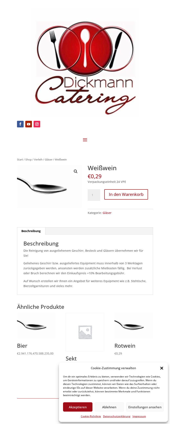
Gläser (48, 159)
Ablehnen (109, 407)
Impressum (139, 416)
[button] (162, 368)
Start (20, 159)
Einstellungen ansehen (145, 407)
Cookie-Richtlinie (91, 416)
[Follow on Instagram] (37, 124)
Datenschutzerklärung (116, 416)
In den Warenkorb (126, 194)
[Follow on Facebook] (20, 124)
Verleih (38, 159)
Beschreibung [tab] (31, 231)
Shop (28, 159)
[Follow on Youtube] (28, 124)
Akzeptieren (78, 407)
